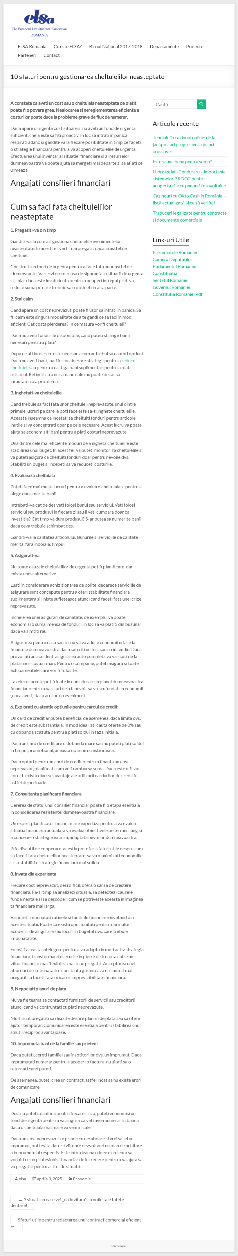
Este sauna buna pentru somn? (182, 161)
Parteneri (27, 55)
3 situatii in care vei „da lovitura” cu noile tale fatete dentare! (67, 1202)
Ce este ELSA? (68, 46)
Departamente (164, 46)
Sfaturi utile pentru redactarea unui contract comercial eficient (75, 1222)
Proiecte (194, 46)
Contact (52, 55)
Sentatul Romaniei (170, 280)
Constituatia (165, 273)
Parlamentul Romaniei (174, 266)
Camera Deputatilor (172, 259)
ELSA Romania (32, 46)
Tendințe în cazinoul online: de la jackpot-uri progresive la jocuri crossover (184, 144)
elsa (22, 1178)
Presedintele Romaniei (175, 252)
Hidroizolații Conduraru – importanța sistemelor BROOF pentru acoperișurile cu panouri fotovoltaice (189, 178)
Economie (82, 1178)
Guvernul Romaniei (171, 287)
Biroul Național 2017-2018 (116, 46)
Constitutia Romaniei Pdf (178, 294)
